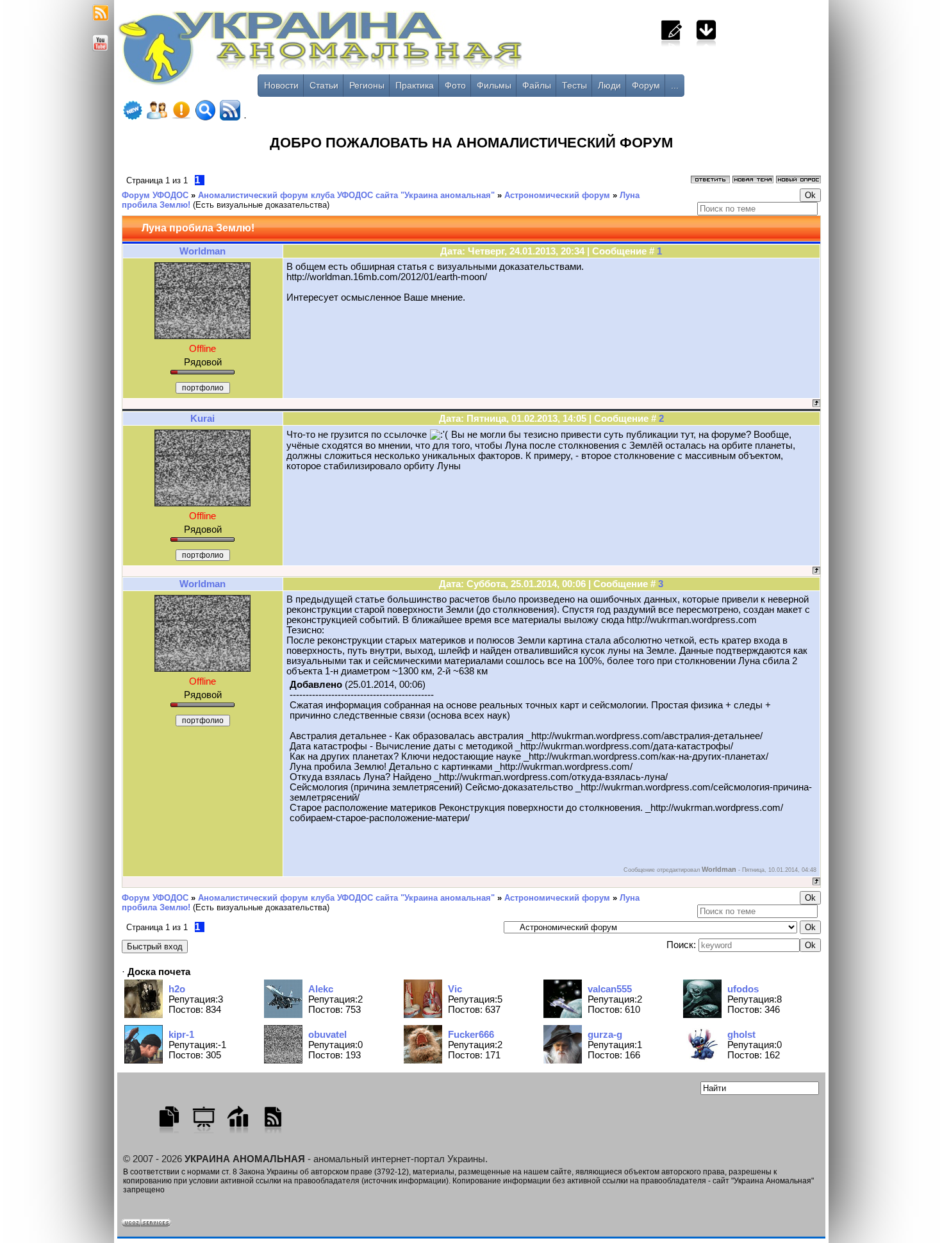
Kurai (202, 418)
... (675, 85)
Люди (609, 85)
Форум (646, 85)
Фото (455, 85)
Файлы (536, 85)
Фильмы (494, 85)
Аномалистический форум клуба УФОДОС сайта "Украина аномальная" (346, 195)
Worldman (202, 251)
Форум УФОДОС (155, 195)
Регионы (366, 85)
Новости (281, 85)
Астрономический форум (557, 195)
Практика (414, 85)
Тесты (574, 85)
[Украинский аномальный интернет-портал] (373, 52)
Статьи (324, 85)
